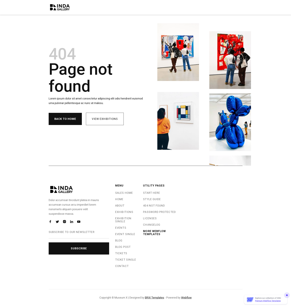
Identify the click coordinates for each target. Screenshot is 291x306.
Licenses (150, 218)
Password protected (159, 212)
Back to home (65, 118)
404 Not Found (154, 205)
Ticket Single (125, 259)
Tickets (121, 253)
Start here (151, 192)
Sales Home (124, 192)
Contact (122, 266)
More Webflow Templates (154, 233)
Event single (125, 234)
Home (119, 199)
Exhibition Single (123, 220)
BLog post (123, 246)
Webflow (186, 297)
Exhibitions (124, 212)
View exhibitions (105, 118)
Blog (118, 240)
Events (120, 227)
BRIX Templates (154, 297)
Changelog (151, 224)
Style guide (152, 199)
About (119, 205)
